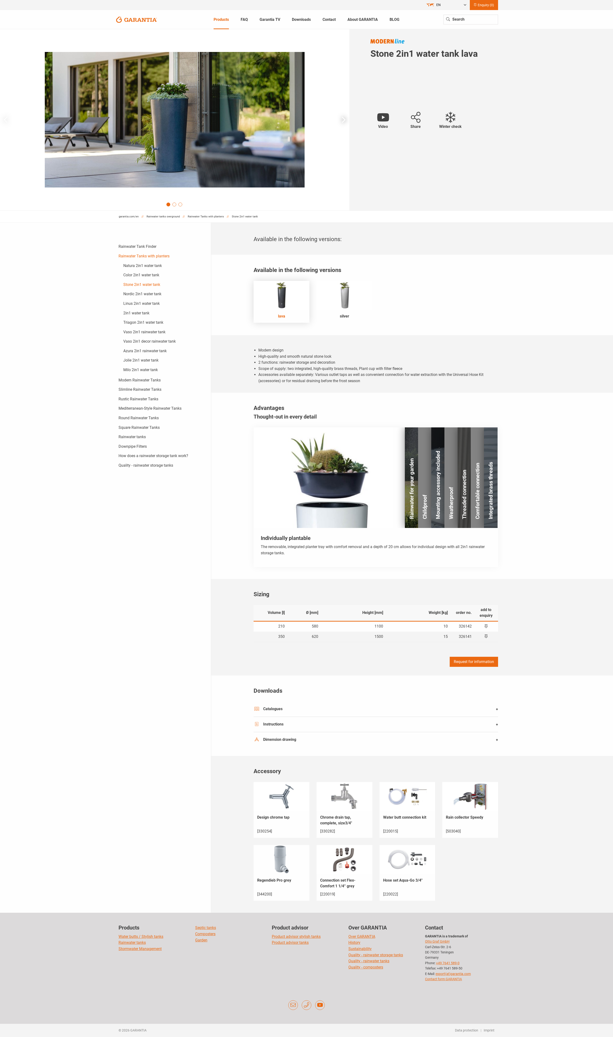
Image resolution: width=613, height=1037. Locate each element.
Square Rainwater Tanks (139, 427)
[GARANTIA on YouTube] (320, 1005)
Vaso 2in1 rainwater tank (144, 332)
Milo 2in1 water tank (140, 370)
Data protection (466, 1030)
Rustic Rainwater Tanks (138, 399)
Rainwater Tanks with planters (144, 256)
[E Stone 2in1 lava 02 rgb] (175, 119)
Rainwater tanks (132, 437)
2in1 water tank (136, 313)
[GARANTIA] (136, 19)
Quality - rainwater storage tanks (146, 465)
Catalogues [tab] (273, 709)
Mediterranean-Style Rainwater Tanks (150, 408)
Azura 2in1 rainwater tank (145, 351)
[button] (344, 119)
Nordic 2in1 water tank (142, 294)
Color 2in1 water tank (141, 275)
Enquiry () (485, 5)
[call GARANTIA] (306, 1005)
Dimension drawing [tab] (279, 739)
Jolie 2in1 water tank (141, 360)
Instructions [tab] (273, 724)
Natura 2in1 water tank (142, 265)
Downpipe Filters (133, 446)
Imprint (489, 1030)
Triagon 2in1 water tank (143, 322)
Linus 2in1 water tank (141, 303)
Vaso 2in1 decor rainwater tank (149, 341)
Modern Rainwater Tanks (140, 380)
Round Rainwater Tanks (139, 418)
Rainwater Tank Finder (137, 246)
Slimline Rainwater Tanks (140, 389)
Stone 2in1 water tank (141, 284)
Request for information (474, 661)
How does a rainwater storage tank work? (153, 455)
